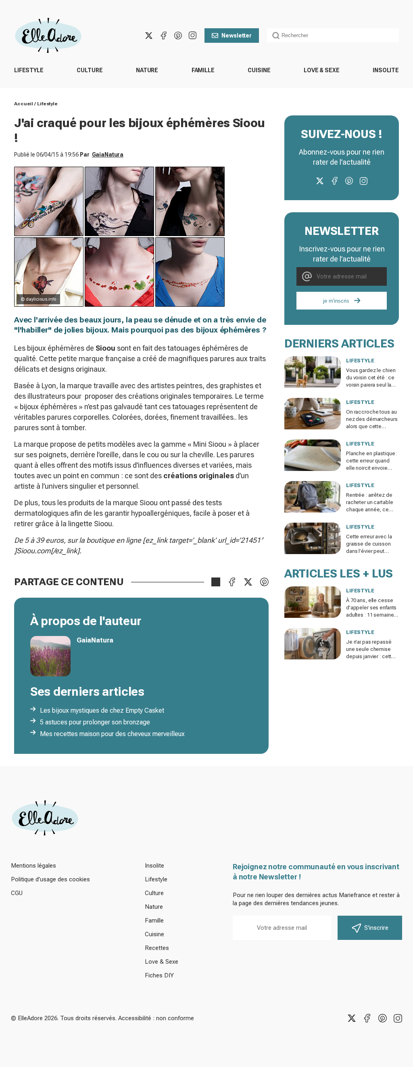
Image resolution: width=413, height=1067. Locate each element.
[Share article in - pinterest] (264, 581)
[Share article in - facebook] (231, 581)
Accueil (23, 104)
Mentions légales (33, 865)
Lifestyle (29, 70)
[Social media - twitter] (149, 35)
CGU (17, 893)
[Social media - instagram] (192, 35)
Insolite (386, 70)
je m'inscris (336, 301)
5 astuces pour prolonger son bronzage (95, 722)
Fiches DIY (159, 975)
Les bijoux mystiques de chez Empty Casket (102, 710)
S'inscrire (376, 927)
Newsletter (236, 35)
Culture (89, 70)
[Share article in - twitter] (248, 581)
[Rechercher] (276, 35)
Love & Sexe (321, 70)
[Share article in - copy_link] (215, 581)
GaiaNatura (108, 154)
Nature (147, 70)
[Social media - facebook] (163, 35)
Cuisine (259, 70)
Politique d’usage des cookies (50, 879)
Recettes (157, 948)
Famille (203, 70)
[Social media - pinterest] (178, 35)
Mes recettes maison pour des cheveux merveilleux (112, 734)
